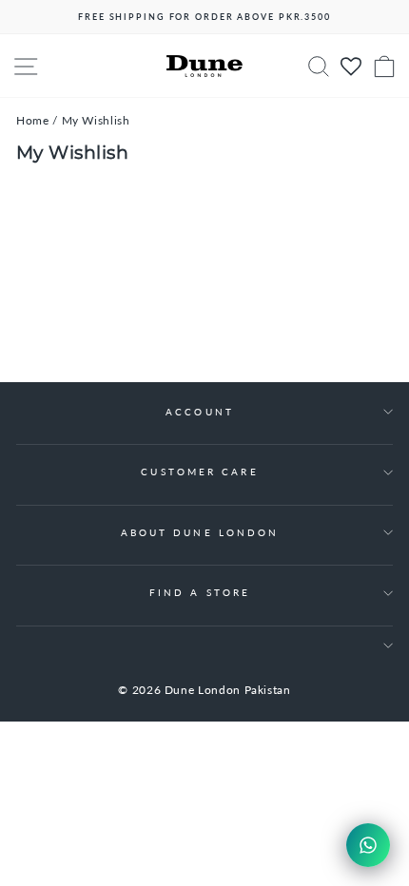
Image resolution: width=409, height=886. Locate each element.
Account (200, 411)
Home (32, 120)
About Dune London (200, 532)
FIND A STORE (199, 592)
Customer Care (199, 471)
